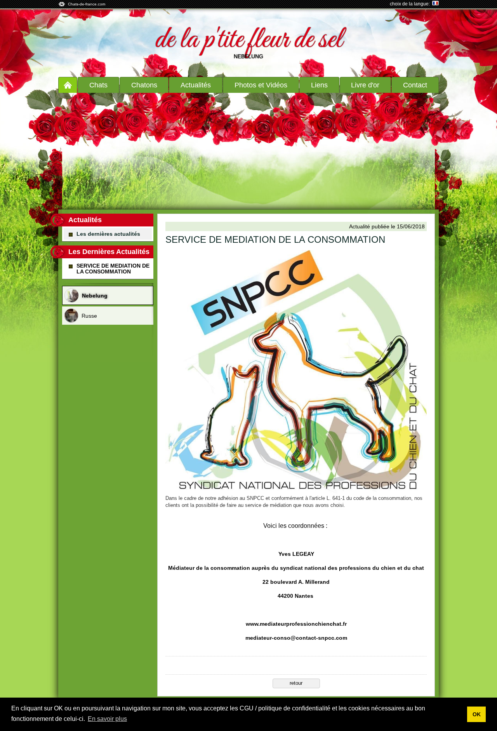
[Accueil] (67, 85)
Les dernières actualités (108, 234)
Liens (319, 85)
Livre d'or (365, 85)
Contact (415, 85)
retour (296, 683)
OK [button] (477, 714)
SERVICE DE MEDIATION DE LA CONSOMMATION (112, 268)
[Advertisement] (248, 151)
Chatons (144, 85)
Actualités (196, 85)
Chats (98, 85)
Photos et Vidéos (261, 85)
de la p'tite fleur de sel (248, 40)
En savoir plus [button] (107, 718)
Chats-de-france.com (86, 4)
